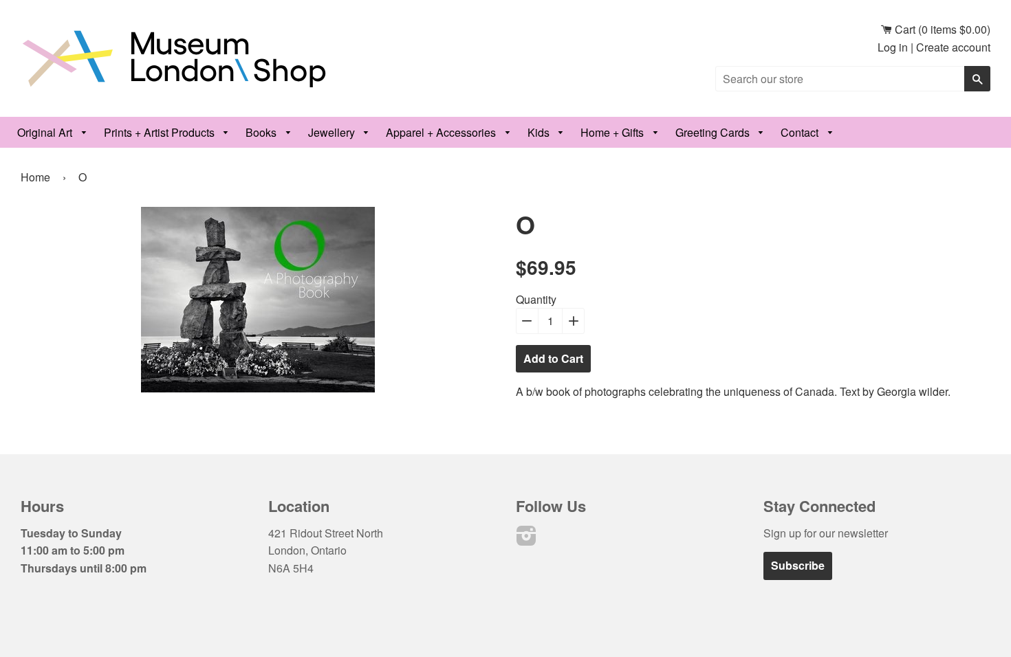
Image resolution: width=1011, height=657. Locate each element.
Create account (953, 47)
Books (262, 132)
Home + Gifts (613, 132)
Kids (540, 132)
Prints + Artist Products (160, 132)
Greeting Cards (713, 132)
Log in (893, 47)
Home (35, 177)
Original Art (46, 132)
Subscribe (798, 565)
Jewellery (333, 132)
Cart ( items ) (941, 29)
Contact (801, 132)
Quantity (536, 299)
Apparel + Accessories (442, 132)
